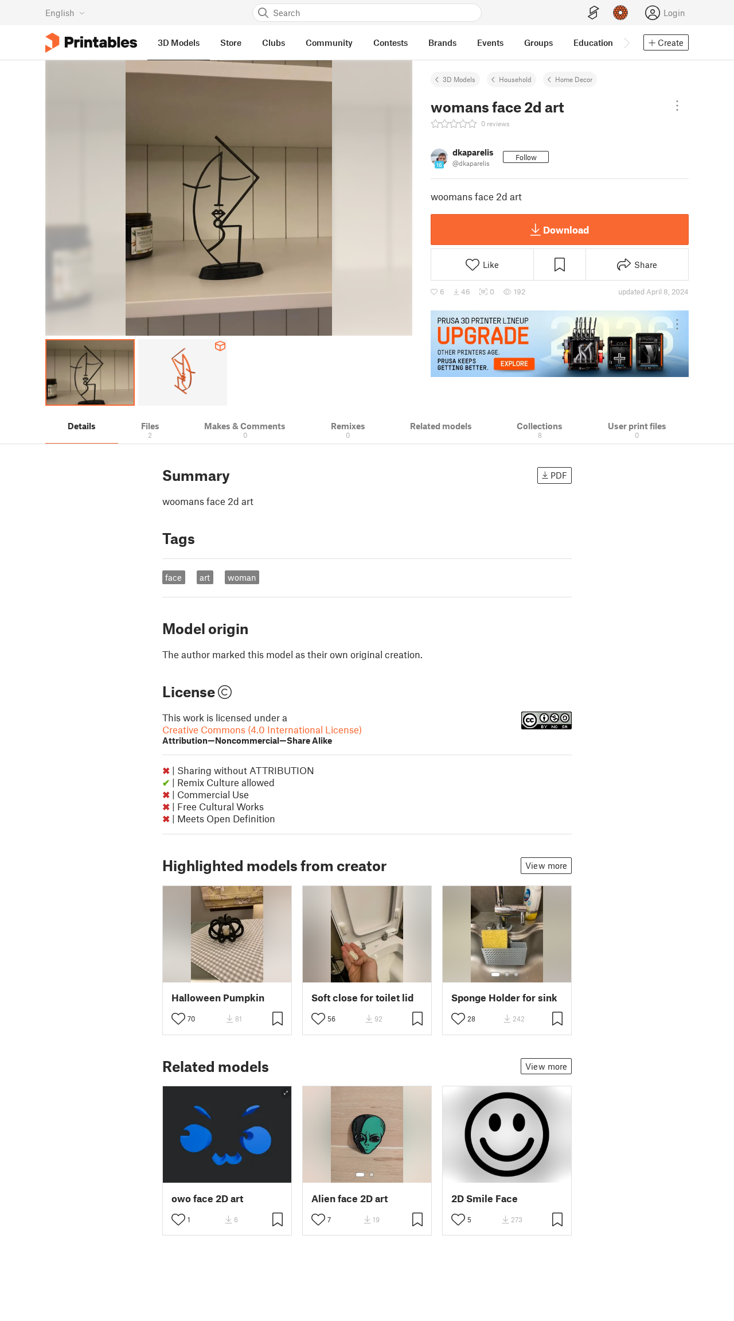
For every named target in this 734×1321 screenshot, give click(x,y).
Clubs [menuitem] (273, 42)
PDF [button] (558, 475)
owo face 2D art (207, 1198)
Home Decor (573, 79)
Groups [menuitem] (538, 42)
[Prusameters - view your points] (620, 12)
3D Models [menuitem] (179, 42)
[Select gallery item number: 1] (495, 974)
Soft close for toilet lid (362, 997)
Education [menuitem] (593, 42)
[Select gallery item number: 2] (507, 974)
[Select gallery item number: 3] (516, 974)
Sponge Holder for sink (504, 997)
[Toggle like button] (178, 1018)
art (205, 577)
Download (566, 229)
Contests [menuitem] (390, 42)
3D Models (459, 79)
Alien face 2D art (349, 1198)
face (173, 577)
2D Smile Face (484, 1198)
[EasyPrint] (593, 13)
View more (546, 865)
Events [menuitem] (490, 42)
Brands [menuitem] (442, 42)
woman (242, 577)
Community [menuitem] (329, 42)
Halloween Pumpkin (217, 997)
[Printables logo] (91, 43)
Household (515, 79)
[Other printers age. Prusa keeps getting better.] (560, 343)
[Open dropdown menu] (677, 105)
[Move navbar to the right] (626, 42)
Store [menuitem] (230, 42)
